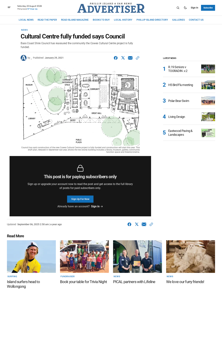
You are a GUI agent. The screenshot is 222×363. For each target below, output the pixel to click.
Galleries (178, 19)
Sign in (194, 7)
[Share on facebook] (116, 58)
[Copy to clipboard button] (137, 58)
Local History (123, 19)
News (24, 30)
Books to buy (101, 19)
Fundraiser (68, 276)
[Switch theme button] (185, 8)
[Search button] (178, 8)
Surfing (12, 276)
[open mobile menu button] (9, 7)
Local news (26, 19)
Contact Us (196, 19)
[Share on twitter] (123, 58)
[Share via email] (130, 58)
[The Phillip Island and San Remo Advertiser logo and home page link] (111, 8)
